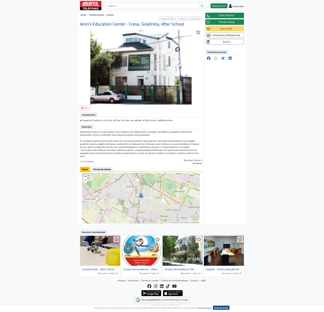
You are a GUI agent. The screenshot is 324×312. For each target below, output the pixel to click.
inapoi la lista (167, 18)
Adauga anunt (219, 5)
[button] (141, 195)
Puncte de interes (102, 169)
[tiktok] (168, 286)
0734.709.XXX (226, 15)
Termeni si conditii (150, 280)
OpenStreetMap (185, 222)
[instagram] (155, 286)
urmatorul (195, 18)
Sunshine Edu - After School (98, 269)
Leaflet (174, 222)
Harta (85, 169)
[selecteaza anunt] (198, 32)
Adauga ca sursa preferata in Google (164, 299)
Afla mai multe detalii (205, 308)
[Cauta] (202, 5)
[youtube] (174, 286)
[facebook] (149, 286)
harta (86, 108)
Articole (121, 280)
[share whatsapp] (216, 58)
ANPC (203, 280)
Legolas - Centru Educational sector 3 (227, 269)
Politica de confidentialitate (174, 280)
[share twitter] (223, 58)
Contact (194, 280)
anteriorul (182, 18)
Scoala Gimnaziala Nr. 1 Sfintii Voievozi (145, 269)
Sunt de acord (221, 307)
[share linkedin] (230, 58)
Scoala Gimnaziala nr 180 (179, 269)
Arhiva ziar (133, 280)
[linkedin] (162, 286)
